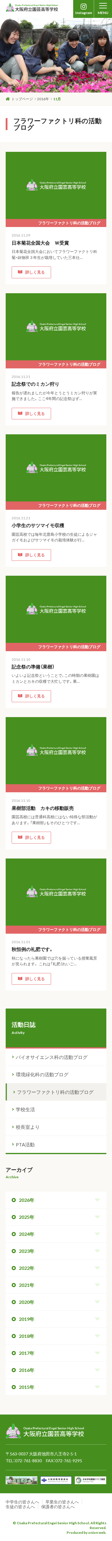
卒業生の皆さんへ (62, 1501)
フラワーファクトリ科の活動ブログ (55, 1092)
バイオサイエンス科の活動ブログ (52, 1057)
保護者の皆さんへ (58, 1506)
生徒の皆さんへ (20, 1506)
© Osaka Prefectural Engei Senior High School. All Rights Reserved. (59, 1525)
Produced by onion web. (86, 1532)
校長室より (28, 1127)
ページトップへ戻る (86, 1415)
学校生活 (25, 1109)
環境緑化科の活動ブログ (42, 1074)
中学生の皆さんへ (22, 1501)
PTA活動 (25, 1144)
